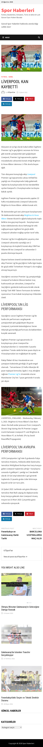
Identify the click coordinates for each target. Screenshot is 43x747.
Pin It (31, 99)
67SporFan (11, 92)
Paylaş (8, 99)
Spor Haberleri (17, 10)
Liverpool (31, 174)
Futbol (4, 77)
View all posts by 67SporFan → (15, 556)
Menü (7, 37)
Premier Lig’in (14, 374)
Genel (10, 77)
